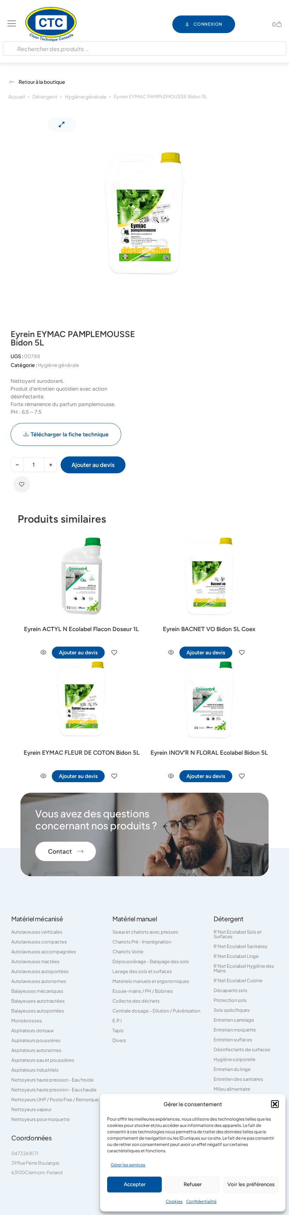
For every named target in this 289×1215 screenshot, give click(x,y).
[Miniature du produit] (62, 124)
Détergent (44, 97)
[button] (274, 1104)
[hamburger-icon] (11, 24)
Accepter (135, 1184)
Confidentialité (201, 1201)
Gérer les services (128, 1164)
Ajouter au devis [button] (78, 652)
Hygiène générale (85, 97)
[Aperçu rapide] (44, 652)
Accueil (16, 97)
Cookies (174, 1201)
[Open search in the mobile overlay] (144, 49)
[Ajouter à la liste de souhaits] (21, 484)
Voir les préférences (251, 1184)
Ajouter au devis (93, 464)
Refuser (193, 1184)
